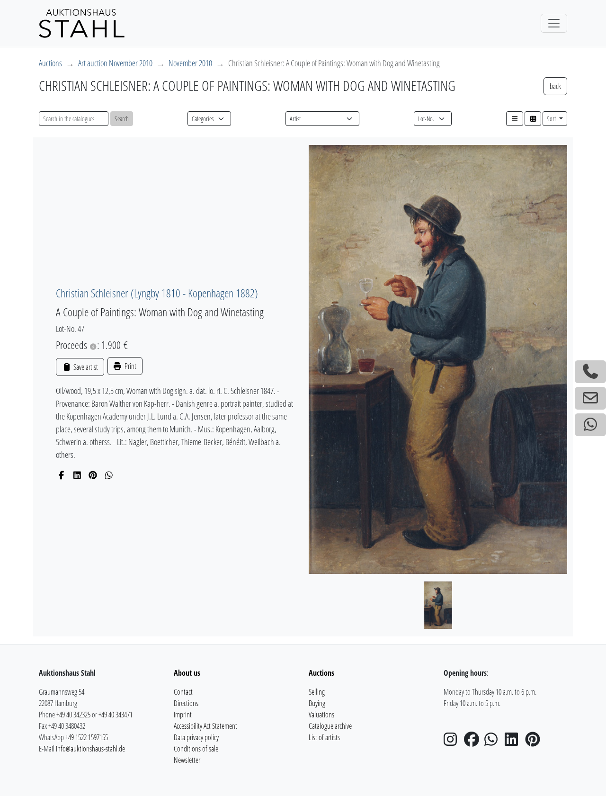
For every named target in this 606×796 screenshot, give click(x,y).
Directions (186, 703)
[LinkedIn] (77, 475)
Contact (183, 692)
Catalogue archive (330, 726)
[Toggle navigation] (554, 23)
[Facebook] (61, 475)
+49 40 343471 (115, 714)
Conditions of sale (196, 748)
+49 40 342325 (73, 714)
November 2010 (190, 63)
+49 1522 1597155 (86, 737)
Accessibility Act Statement (205, 726)
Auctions (50, 63)
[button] (514, 118)
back (555, 86)
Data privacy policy (196, 737)
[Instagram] (453, 742)
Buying (317, 703)
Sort (552, 118)
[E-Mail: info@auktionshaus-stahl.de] (590, 398)
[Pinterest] (93, 475)
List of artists (324, 737)
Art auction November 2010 (115, 63)
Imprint (183, 714)
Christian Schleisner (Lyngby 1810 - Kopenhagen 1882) (157, 293)
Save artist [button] (84, 367)
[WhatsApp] (109, 475)
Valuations (321, 714)
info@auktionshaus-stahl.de (90, 748)
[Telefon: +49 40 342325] (590, 371)
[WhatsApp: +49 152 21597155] (590, 424)
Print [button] (129, 366)
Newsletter (187, 760)
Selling (317, 692)
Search (122, 118)
